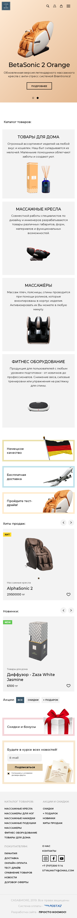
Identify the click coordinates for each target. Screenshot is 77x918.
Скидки (33, 700)
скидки (48, 808)
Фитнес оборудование (20, 832)
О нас (46, 846)
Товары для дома (17, 837)
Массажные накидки (19, 818)
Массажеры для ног (19, 813)
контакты (49, 851)
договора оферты (19, 775)
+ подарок (50, 700)
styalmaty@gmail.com (58, 870)
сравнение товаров (18, 872)
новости (10, 877)
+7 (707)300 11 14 (52, 865)
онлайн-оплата (15, 863)
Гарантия (10, 853)
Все (20, 700)
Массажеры (13, 828)
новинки (49, 818)
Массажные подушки (20, 823)
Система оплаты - (31, 906)
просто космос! (52, 912)
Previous (63, 523)
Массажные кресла (18, 808)
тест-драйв (12, 867)
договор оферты (16, 882)
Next (71, 523)
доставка (11, 858)
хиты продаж (52, 823)
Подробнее (39, 86)
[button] (33, 98)
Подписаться (25, 767)
